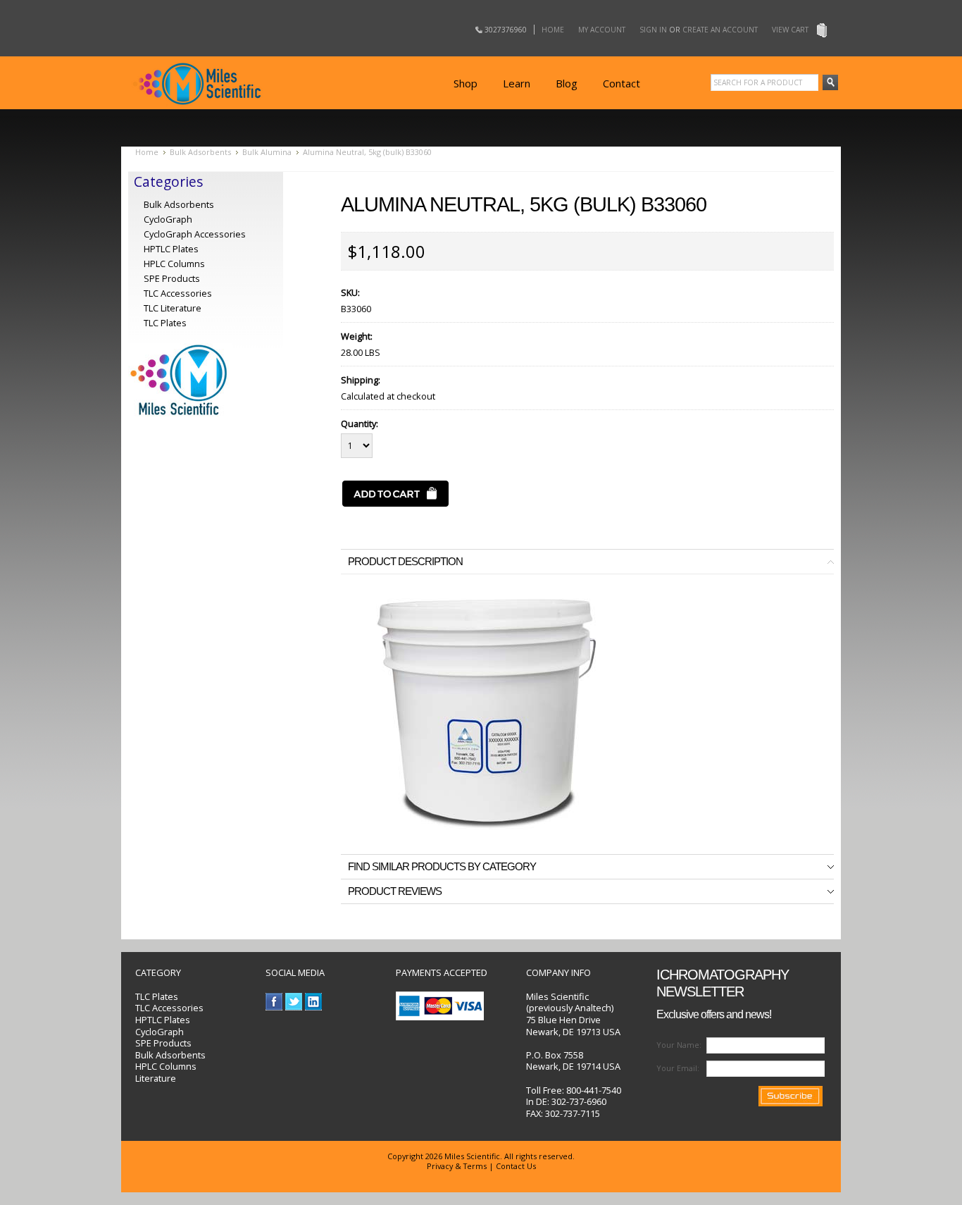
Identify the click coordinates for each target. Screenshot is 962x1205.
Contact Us (516, 1166)
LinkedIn (314, 1002)
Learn (516, 83)
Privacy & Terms (457, 1166)
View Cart (790, 30)
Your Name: (678, 1044)
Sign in (653, 30)
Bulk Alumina (267, 152)
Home (553, 30)
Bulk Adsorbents (200, 152)
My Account (601, 30)
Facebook (274, 1002)
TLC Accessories (178, 293)
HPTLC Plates (162, 1019)
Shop (465, 83)
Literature (155, 1078)
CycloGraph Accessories (195, 234)
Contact (621, 83)
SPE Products (172, 278)
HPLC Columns (174, 263)
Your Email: (677, 1068)
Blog (566, 83)
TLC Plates (156, 996)
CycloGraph (168, 219)
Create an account (720, 30)
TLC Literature (172, 308)
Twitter (294, 1002)
